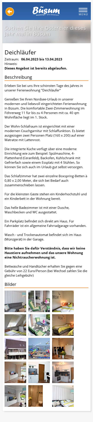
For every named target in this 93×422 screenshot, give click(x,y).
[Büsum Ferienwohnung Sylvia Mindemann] (46, 11)
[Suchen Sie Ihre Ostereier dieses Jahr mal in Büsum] (15, 301)
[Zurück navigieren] (9, 11)
